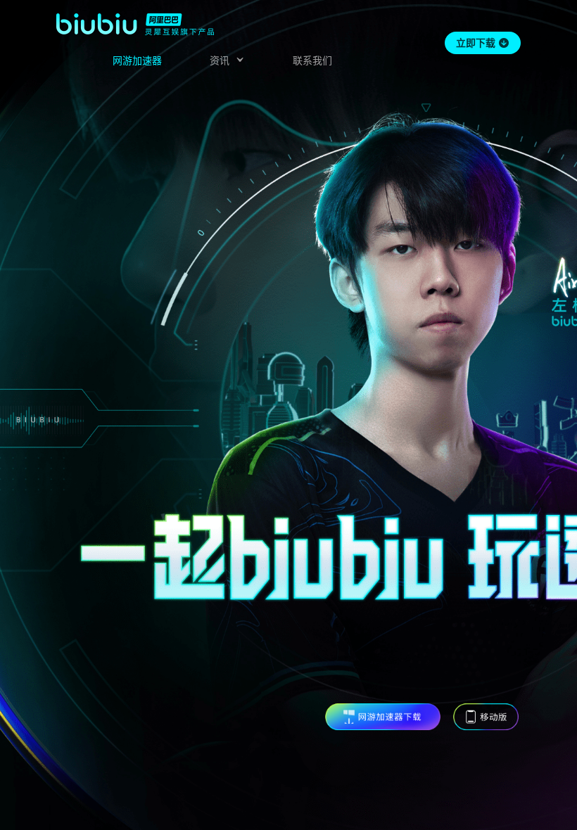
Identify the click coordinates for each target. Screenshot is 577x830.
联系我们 (312, 60)
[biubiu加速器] (135, 24)
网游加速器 (137, 60)
